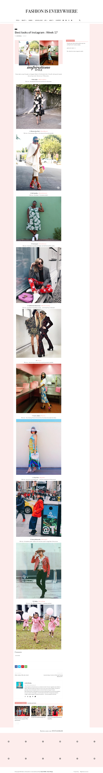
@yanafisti (42, 477)
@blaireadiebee (42, 79)
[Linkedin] (31, 696)
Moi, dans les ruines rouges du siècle (75, 51)
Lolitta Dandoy (19, 35)
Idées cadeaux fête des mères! (22, 675)
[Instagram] (28, 696)
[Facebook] (16, 666)
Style (16, 29)
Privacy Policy (76, 771)
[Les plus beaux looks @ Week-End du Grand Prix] (55, 711)
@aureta (39, 360)
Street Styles (34, 715)
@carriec (43, 415)
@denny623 (44, 539)
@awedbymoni (44, 131)
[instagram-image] (8, 741)
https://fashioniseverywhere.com (30, 685)
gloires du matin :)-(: (71, 48)
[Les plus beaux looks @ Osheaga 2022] (38, 711)
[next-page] (18, 723)
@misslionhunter (43, 193)
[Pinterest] (22, 666)
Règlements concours (84, 771)
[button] (79, 20)
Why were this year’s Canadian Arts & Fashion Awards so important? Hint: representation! (22, 719)
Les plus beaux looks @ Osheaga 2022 (38, 717)
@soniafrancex (42, 244)
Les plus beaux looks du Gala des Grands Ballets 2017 (53, 675)
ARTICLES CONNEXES (21, 703)
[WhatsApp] (25, 666)
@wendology (42, 601)
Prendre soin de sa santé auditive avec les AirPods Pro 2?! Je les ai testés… (76, 44)
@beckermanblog (45, 305)
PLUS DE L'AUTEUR (31, 703)
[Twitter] (19, 666)
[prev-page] (16, 723)
